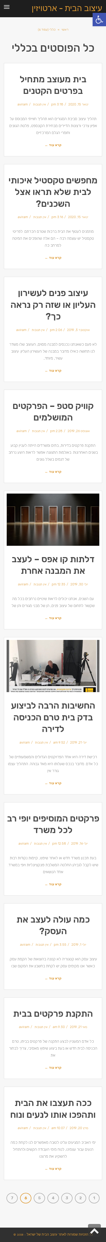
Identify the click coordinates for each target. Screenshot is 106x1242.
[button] (99, 19)
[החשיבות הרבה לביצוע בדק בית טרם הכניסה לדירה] (53, 666)
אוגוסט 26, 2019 (79, 431)
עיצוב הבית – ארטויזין (67, 8)
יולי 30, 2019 (79, 584)
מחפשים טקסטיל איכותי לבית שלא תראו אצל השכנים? (53, 192)
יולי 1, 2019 (79, 944)
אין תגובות (39, 104)
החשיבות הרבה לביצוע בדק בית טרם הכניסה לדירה (53, 717)
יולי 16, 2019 (79, 843)
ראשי (64, 29)
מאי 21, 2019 (78, 1027)
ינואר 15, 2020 (78, 104)
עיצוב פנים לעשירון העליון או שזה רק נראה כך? (53, 305)
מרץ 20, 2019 (79, 1128)
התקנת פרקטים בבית (53, 1013)
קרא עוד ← (53, 145)
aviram (22, 104)
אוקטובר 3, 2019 (78, 330)
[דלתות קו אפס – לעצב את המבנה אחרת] (53, 520)
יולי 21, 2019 (78, 742)
